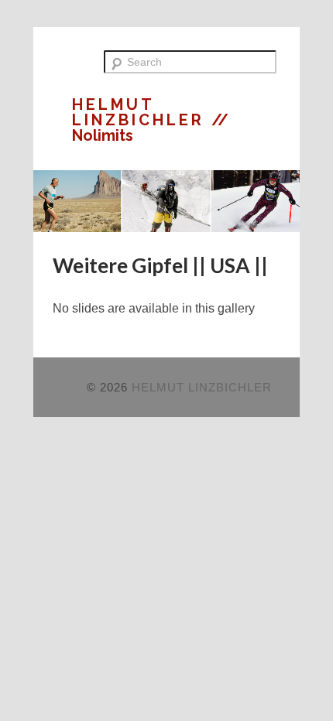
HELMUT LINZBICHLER (141, 112)
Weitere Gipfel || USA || (160, 265)
